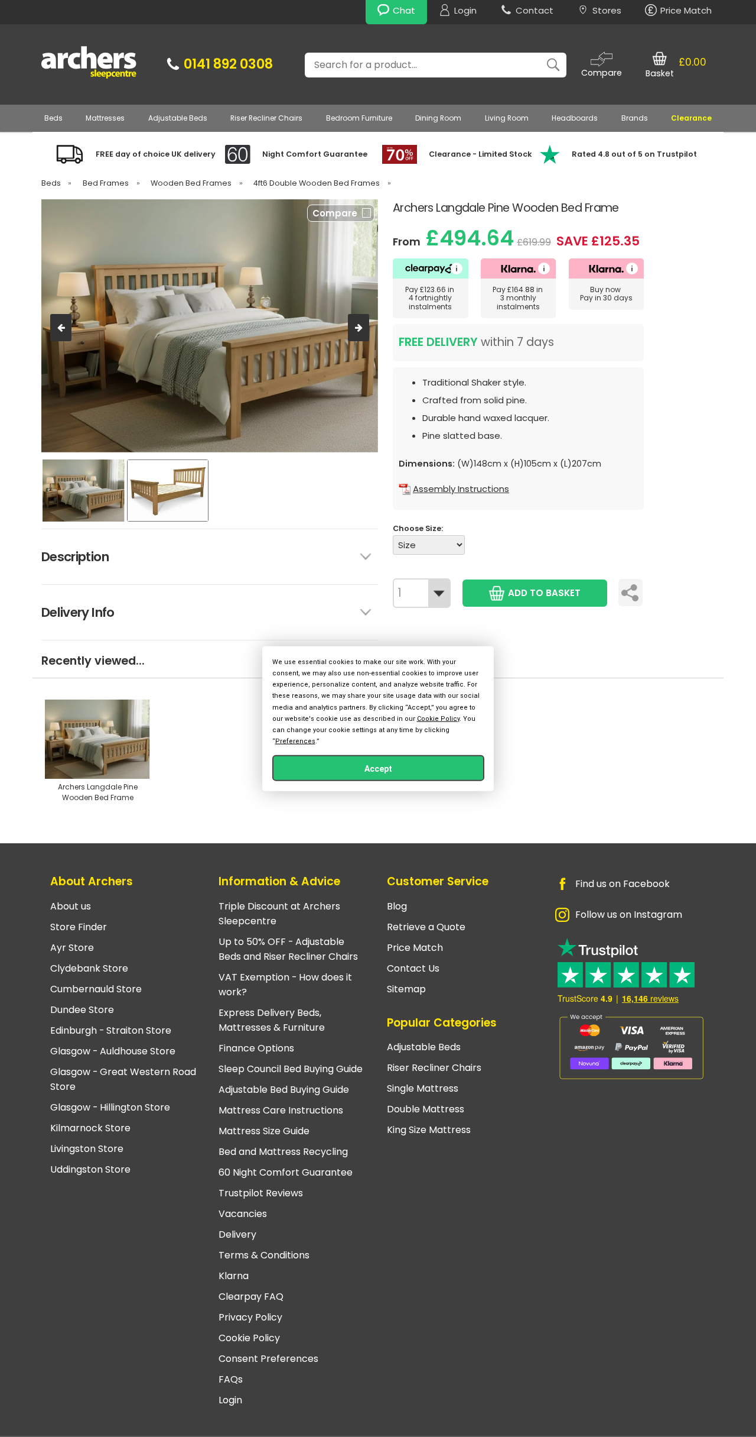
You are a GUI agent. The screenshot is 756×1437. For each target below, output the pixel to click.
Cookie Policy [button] (438, 718)
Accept (378, 768)
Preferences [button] (295, 741)
